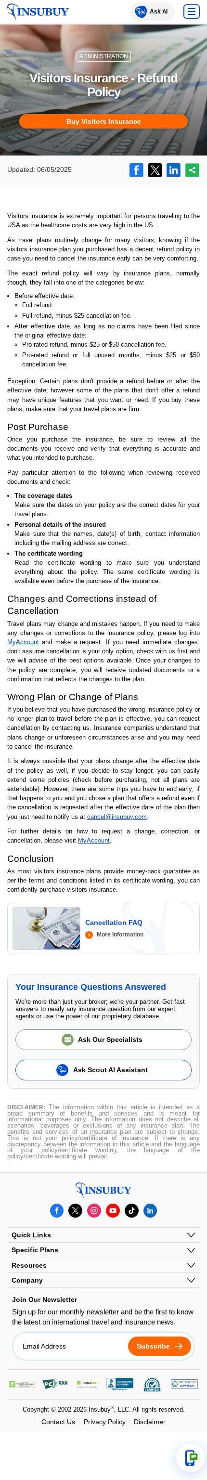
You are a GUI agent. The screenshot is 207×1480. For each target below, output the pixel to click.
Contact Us (58, 1422)
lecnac (96, 816)
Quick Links (31, 1235)
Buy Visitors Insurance (103, 121)
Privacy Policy (105, 1422)
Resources (29, 1265)
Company (27, 1280)
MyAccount (23, 642)
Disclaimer (150, 1422)
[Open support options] (190, 1457)
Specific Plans (35, 1250)
